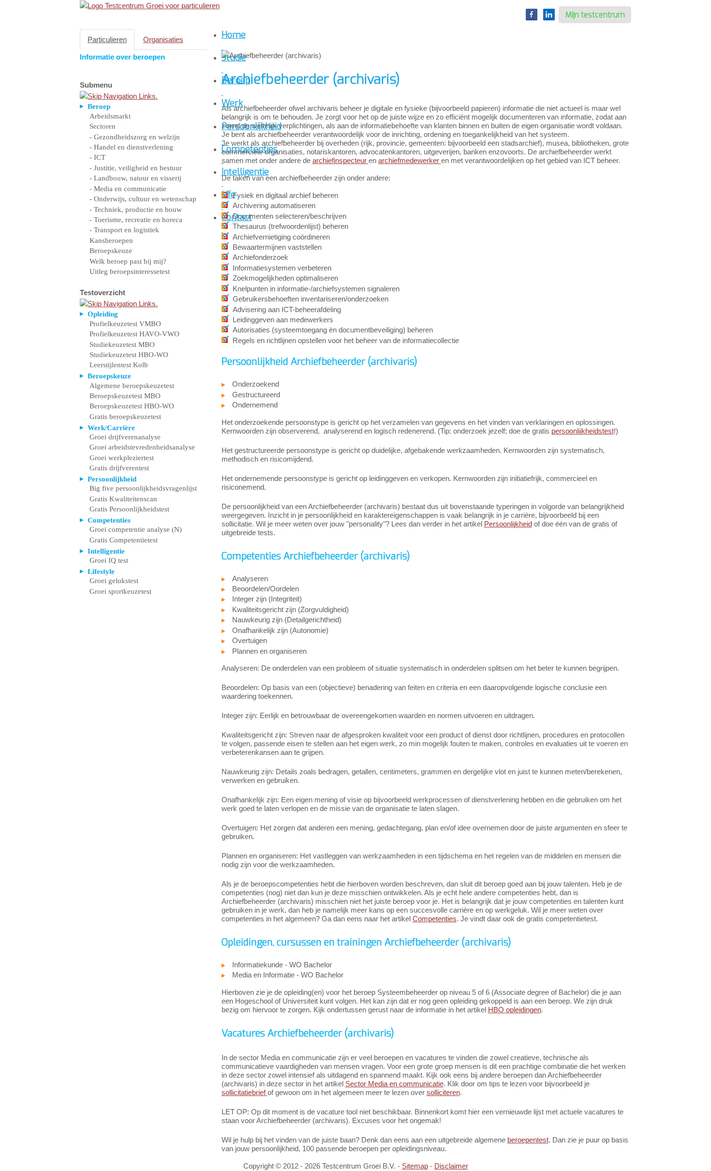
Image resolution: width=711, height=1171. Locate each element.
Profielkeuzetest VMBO (125, 324)
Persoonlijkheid (508, 524)
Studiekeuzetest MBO (122, 344)
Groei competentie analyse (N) (135, 529)
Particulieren (107, 39)
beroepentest (527, 1140)
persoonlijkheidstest (582, 431)
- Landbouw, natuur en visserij (135, 178)
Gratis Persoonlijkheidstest (129, 509)
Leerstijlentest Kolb (118, 365)
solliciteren (443, 1092)
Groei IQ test (108, 560)
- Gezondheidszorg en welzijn (134, 137)
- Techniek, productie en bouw (135, 209)
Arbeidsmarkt (110, 116)
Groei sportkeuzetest (120, 591)
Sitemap (415, 1166)
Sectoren (102, 126)
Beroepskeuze (110, 251)
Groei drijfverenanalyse (125, 437)
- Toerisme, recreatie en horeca (135, 220)
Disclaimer (451, 1166)
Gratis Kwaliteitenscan (123, 499)
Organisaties (163, 39)
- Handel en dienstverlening (131, 147)
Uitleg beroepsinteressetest (129, 271)
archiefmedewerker (409, 160)
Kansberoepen (111, 240)
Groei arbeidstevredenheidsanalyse (142, 447)
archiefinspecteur (340, 160)
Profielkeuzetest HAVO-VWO (134, 334)
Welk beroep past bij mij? (127, 261)
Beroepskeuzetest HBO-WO (131, 406)
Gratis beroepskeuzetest (125, 416)
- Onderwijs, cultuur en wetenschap (142, 199)
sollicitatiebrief (244, 1092)
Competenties (435, 919)
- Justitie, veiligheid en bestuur (135, 168)
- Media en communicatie (127, 189)
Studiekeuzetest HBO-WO (128, 355)
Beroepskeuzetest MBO (125, 396)
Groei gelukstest (113, 581)
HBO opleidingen (514, 1010)
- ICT (97, 157)
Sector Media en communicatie (394, 1084)
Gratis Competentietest (123, 540)
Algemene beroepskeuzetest (131, 386)
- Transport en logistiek (124, 230)
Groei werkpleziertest (121, 458)
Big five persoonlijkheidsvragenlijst (143, 488)
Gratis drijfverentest (119, 468)
